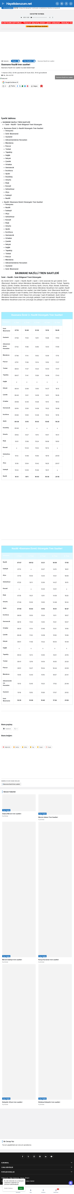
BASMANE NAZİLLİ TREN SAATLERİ (16, 122)
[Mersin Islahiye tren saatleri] (19, 892)
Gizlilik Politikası (8, 1188)
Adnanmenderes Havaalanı (16, 140)
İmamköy (9, 177)
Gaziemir (8, 137)
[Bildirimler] (71, 3)
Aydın (7, 174)
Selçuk (8, 158)
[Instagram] (34, 1156)
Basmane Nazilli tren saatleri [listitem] (11, 784)
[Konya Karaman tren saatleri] (55, 892)
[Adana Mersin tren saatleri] (19, 807)
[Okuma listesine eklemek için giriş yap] (41, 86)
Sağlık (7, 155)
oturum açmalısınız (24, 1145)
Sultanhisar (9, 189)
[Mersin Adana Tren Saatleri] (55, 807)
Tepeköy (8, 152)
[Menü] (3, 3)
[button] (62, 3)
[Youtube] (51, 1156)
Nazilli (7, 198)
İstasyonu (9, 131)
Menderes (9, 143)
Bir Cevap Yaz (9, 1141)
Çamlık (8, 161)
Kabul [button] (20, 1188)
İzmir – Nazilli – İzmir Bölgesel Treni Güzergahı (23, 124)
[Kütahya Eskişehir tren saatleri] (55, 1034)
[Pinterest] (40, 1156)
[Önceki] (15, 8)
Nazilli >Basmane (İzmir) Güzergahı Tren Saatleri (23, 202)
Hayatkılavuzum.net (19, 3)
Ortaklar (8, 164)
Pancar (8, 146)
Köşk (7, 183)
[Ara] (57, 3)
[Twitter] (28, 1156)
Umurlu (8, 180)
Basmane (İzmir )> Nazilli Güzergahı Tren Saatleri (23, 128)
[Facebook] (22, 1156)
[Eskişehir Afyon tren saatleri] (19, 1034)
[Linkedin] (45, 1156)
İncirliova (9, 171)
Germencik (9, 167)
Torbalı (8, 149)
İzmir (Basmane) (11, 134)
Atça (7, 192)
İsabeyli (8, 195)
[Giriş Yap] (66, 3)
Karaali (8, 186)
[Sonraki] (17, 8)
